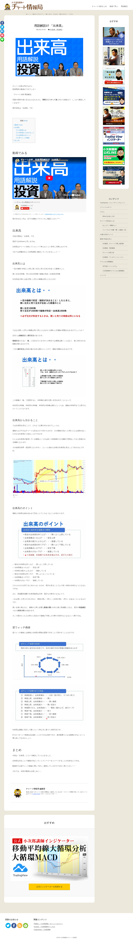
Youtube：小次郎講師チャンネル (44, 927)
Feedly (25, 925)
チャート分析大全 (108, 252)
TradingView (36, 794)
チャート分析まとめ (99, 6)
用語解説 (124, 6)
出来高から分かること (25, 132)
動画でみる (18, 125)
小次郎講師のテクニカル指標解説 (113, 271)
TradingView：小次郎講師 (42, 929)
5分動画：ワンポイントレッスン (113, 257)
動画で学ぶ (114, 6)
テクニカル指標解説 (106, 261)
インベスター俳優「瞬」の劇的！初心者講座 (115, 230)
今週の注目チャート (106, 234)
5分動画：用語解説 (56, 29)
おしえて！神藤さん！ (110, 225)
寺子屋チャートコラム (110, 266)
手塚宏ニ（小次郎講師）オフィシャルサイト (48, 924)
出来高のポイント (23, 135)
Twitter (2, 27)
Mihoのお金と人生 (109, 216)
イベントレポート (106, 207)
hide (25, 120)
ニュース (103, 275)
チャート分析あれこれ (107, 221)
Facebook (2, 23)
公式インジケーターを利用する (49, 887)
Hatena (2, 31)
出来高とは (21, 130)
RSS (19, 925)
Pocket (2, 35)
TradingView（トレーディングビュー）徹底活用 (114, 203)
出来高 (17, 127)
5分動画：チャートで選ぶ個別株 (113, 243)
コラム (102, 212)
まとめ (17, 140)
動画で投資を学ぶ (106, 239)
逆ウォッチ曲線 (22, 138)
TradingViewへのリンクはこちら (54, 214)
